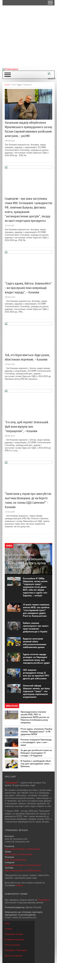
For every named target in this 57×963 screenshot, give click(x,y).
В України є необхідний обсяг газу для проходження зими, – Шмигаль (36, 764)
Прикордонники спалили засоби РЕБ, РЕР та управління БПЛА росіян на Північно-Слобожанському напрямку (35, 717)
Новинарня (11, 782)
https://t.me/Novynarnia (15, 860)
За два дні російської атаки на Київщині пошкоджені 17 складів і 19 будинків (36, 753)
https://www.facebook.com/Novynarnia (22, 849)
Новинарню (43, 900)
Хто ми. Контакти (12, 945)
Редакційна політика (14, 934)
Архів (7, 923)
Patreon (19, 885)
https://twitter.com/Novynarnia (18, 854)
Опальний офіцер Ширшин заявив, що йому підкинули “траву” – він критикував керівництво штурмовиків (36, 691)
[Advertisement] (28, 36)
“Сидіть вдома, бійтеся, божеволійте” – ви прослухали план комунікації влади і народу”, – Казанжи (28, 288)
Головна (8, 929)
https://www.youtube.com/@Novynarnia (23, 870)
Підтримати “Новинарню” (16, 950)
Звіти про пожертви (13, 956)
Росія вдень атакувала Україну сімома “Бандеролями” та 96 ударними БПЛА (36, 731)
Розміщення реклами (14, 940)
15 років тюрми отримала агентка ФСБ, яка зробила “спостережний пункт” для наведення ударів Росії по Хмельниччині (36, 610)
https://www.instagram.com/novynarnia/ (23, 865)
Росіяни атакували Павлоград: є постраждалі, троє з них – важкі (36, 742)
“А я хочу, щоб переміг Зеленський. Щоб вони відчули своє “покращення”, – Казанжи (27, 426)
